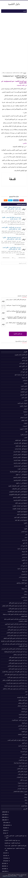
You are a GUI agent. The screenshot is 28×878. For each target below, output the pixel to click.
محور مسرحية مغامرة (22, 785)
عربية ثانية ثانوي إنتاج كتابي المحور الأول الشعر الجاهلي (15, 638)
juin (6, 830)
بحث (26, 525)
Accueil (13, 258)
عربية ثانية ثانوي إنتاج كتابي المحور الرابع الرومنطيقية (15, 651)
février (6, 858)
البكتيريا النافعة (24, 389)
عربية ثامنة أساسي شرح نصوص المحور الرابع (17, 635)
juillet (5, 827)
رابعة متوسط (24, 588)
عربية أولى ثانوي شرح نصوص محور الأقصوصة (17, 611)
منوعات (25, 797)
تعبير (26, 534)
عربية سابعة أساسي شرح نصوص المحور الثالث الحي (16, 674)
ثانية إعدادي (24, 557)
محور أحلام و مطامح (23, 700)
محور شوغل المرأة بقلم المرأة (20, 763)
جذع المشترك (24, 574)
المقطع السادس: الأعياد (22, 514)
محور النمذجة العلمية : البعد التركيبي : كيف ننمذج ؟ (15, 845)
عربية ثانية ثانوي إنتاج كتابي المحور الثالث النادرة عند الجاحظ (14, 641)
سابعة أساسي (24, 597)
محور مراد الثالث (23, 780)
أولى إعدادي (24, 360)
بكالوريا (25, 528)
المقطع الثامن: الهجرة (22, 468)
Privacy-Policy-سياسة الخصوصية (10, 875)
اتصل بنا (20, 875)
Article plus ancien (6, 257)
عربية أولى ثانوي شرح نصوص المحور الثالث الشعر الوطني (14, 605)
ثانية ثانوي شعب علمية (22, 568)
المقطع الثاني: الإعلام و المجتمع (20, 477)
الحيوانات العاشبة (23, 406)
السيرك (25, 414)
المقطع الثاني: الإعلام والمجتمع (20, 480)
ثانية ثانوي (25, 563)
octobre (7, 822)
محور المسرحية (24, 751)
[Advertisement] (14, 27)
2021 (5, 866)
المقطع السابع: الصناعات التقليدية (20, 505)
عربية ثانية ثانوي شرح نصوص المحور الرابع (18, 668)
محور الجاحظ (24, 708)
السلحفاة (25, 411)
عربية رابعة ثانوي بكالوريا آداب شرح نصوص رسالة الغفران (14, 671)
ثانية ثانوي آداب (24, 565)
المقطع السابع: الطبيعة (22, 511)
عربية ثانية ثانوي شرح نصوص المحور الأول (18, 657)
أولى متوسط (24, 377)
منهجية (25, 794)
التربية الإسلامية (24, 391)
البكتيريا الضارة (24, 386)
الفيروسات (25, 426)
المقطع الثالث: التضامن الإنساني (20, 454)
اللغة (26, 431)
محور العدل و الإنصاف (22, 734)
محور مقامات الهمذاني (22, 788)
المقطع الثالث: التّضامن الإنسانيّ (20, 457)
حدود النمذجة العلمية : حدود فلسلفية (12, 843)
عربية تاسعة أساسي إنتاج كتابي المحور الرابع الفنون (16, 624)
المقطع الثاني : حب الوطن (21, 474)
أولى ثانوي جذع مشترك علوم (21, 374)
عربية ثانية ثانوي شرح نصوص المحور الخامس (17, 666)
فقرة (26, 691)
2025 (5, 814)
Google (21, 200)
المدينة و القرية (24, 434)
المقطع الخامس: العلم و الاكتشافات (19, 488)
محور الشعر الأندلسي (22, 725)
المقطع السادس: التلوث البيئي (20, 517)
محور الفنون (24, 743)
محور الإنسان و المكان (22, 705)
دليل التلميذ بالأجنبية (18, 333)
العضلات (25, 423)
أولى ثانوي (25, 369)
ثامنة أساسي (24, 554)
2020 (5, 868)
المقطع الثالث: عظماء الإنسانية (20, 460)
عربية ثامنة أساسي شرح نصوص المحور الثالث (17, 626)
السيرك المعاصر (23, 417)
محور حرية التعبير (23, 757)
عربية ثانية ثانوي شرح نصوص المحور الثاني (18, 663)
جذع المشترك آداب (23, 577)
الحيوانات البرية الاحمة (22, 403)
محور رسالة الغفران (23, 760)
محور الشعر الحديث (23, 728)
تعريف (26, 537)
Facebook (16, 200)
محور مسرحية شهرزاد (22, 782)
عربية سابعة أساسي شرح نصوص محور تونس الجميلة (15, 686)
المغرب (25, 437)
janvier (6, 860)
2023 (5, 819)
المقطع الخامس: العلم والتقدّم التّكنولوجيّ (18, 494)
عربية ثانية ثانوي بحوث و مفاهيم (20, 654)
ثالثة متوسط (24, 551)
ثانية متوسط (24, 571)
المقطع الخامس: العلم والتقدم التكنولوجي (18, 491)
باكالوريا (25, 523)
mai (5, 833)
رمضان (25, 591)
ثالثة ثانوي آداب (24, 545)
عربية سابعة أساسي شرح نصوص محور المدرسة (17, 683)
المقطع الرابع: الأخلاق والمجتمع (20, 500)
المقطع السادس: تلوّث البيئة (21, 520)
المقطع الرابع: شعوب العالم (21, 503)
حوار (26, 585)
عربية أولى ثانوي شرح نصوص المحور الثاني (18, 608)
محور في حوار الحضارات (22, 777)
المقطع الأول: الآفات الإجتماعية (20, 443)
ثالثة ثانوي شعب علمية (22, 548)
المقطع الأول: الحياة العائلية (21, 446)
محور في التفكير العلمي (22, 768)
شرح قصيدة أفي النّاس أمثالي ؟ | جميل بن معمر (16, 299)
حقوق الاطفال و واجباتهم (22, 583)
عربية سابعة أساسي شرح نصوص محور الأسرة (17, 677)
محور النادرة (24, 754)
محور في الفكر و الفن (22, 771)
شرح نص (25, 600)
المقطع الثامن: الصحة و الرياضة (20, 463)
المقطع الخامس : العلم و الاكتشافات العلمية (17, 486)
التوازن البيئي (24, 397)
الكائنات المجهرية (23, 428)
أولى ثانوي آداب (23, 371)
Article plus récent (22, 257)
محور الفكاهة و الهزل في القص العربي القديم (17, 740)
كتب (26, 694)
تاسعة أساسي (24, 531)
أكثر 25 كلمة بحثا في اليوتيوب (21, 354)
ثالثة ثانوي (25, 543)
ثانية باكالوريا (24, 560)
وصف (26, 802)
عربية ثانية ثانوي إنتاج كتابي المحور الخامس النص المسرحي (14, 648)
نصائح (26, 800)
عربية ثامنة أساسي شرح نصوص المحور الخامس (17, 632)
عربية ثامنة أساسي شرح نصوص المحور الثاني (17, 629)
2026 (6, 812)
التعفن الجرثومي (23, 394)
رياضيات (25, 594)
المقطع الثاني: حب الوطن (21, 483)
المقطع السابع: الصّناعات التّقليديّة (20, 508)
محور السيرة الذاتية (23, 717)
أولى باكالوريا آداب (23, 363)
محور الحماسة (24, 711)
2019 (5, 871)
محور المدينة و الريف (22, 745)
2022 (5, 863)
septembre (7, 825)
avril (6, 852)
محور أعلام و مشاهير (22, 703)
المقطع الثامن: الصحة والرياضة (20, 466)
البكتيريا (25, 383)
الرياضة (25, 409)
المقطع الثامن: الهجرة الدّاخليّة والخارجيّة (18, 471)
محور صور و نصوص (23, 765)
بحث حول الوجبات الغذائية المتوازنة (12, 840)
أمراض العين (24, 357)
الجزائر (25, 400)
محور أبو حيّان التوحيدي (22, 697)
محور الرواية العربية (23, 714)
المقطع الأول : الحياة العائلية (21, 440)
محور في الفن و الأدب (22, 774)
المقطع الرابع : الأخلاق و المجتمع (20, 497)
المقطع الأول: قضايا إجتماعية (21, 448)
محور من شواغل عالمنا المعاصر (20, 791)
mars (6, 855)
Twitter (10, 200)
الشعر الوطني (24, 420)
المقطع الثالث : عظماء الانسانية (20, 451)
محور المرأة (24, 748)
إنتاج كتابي (25, 380)
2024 (5, 817)
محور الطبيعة (24, 731)
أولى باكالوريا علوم (23, 366)
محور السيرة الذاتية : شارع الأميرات (19, 720)
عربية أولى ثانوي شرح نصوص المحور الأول (18, 602)
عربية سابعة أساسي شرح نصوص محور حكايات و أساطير (15, 688)
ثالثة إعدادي (24, 540)
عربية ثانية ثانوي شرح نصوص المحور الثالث (18, 660)
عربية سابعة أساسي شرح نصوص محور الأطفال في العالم (15, 680)
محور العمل (24, 737)
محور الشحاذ (24, 723)
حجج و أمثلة (24, 580)
